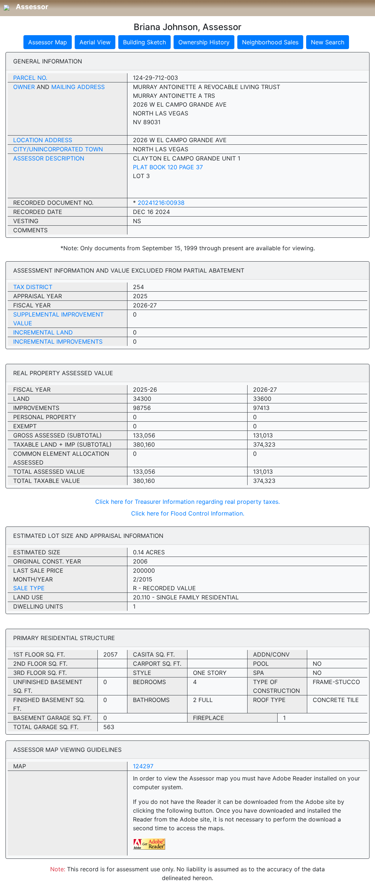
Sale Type (29, 588)
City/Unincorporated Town (58, 149)
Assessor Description (48, 158)
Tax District (32, 287)
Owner (24, 86)
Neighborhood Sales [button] (270, 42)
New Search (327, 42)
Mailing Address (78, 86)
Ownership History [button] (204, 42)
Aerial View (95, 42)
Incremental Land (43, 332)
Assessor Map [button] (47, 42)
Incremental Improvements (58, 341)
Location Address (42, 140)
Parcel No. (30, 77)
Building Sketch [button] (144, 42)
